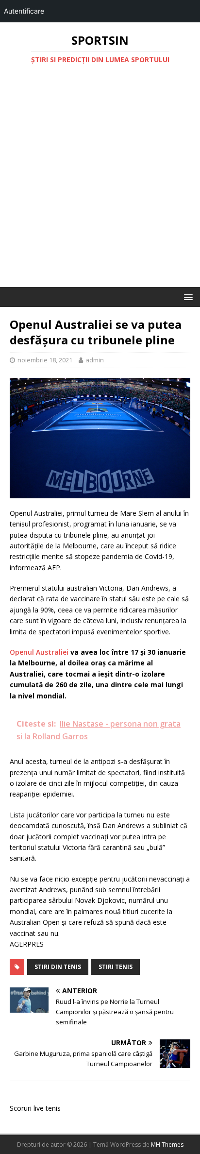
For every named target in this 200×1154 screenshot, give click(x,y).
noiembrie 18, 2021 (44, 360)
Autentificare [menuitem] (24, 11)
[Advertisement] (100, 182)
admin (94, 360)
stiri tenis (116, 967)
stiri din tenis (57, 967)
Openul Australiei (39, 652)
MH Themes (167, 1144)
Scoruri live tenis (35, 1108)
